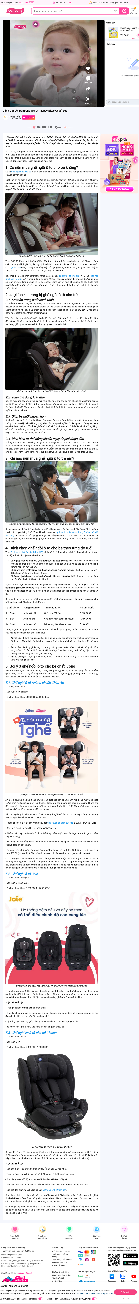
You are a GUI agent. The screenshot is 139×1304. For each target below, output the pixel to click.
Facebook (112, 1281)
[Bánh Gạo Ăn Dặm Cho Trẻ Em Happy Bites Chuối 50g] (113, 32)
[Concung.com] (15, 11)
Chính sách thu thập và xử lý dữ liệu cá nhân (94, 1293)
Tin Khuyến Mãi (58, 1278)
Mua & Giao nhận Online (61, 1275)
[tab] (133, 38)
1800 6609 (23, 3)
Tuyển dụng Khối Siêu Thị (62, 1259)
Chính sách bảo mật (59, 1262)
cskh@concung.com (14, 1255)
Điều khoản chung (59, 1265)
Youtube (134, 1281)
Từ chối (125, 1298)
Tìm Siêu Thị (63, 3)
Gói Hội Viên (57, 1281)
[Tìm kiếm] (124, 11)
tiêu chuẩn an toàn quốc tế (60, 823)
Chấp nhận (125, 1292)
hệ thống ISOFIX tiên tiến (54, 1190)
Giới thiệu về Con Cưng (61, 1251)
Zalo (123, 1281)
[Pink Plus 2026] (119, 164)
